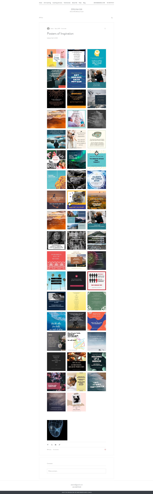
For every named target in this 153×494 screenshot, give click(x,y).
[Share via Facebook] (48, 444)
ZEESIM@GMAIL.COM (99, 3)
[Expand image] (56, 58)
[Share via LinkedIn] (55, 444)
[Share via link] (59, 444)
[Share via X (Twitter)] (51, 444)
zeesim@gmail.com (77, 485)
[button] (112, 17)
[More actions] (105, 29)
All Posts (41, 17)
